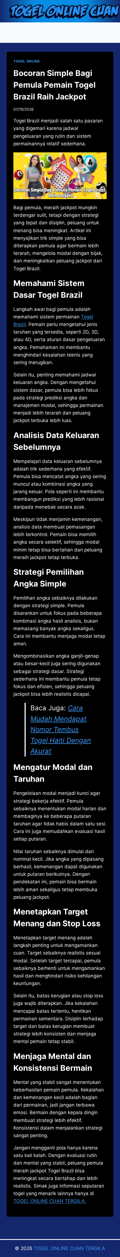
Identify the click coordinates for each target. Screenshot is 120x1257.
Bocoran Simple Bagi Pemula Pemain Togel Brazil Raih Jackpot (54, 84)
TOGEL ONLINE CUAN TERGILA (69, 1248)
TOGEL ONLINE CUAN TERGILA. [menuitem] (49, 1201)
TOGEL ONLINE (26, 61)
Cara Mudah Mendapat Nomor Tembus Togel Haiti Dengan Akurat (60, 729)
